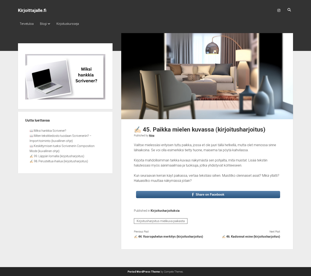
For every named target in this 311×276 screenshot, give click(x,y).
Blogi (43, 23)
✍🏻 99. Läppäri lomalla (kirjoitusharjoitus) (57, 156)
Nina (151, 135)
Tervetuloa (27, 23)
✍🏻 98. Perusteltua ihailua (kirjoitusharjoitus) (59, 161)
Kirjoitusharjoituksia (165, 210)
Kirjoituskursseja (67, 23)
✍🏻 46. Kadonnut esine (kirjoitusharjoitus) (251, 236)
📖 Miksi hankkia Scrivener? (48, 130)
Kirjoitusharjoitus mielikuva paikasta (161, 221)
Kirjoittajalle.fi (32, 10)
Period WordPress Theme (144, 271)
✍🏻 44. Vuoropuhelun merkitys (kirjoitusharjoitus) (168, 236)
